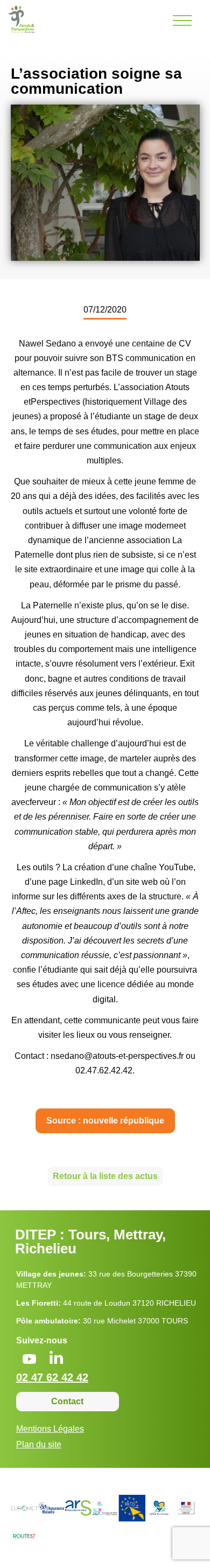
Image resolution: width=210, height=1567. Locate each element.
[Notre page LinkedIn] (56, 1358)
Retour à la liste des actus (105, 1176)
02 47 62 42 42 (52, 1377)
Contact (67, 1401)
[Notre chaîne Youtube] (29, 1360)
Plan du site (38, 1444)
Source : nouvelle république (105, 1120)
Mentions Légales (50, 1428)
